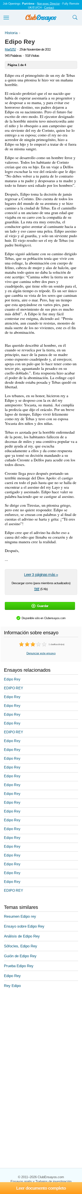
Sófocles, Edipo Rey (20, 946)
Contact (49, 7)
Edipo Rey (12, 679)
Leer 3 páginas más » (41, 575)
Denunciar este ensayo (41, 653)
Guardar (43, 606)
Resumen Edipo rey (20, 916)
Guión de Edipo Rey (20, 956)
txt (36, 588)
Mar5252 (10, 49)
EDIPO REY (13, 688)
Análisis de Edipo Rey (22, 936)
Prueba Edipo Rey (18, 966)
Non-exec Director (48, 3)
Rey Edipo (12, 986)
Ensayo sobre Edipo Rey (24, 926)
